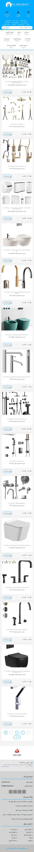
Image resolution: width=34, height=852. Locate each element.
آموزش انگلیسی (10, 33)
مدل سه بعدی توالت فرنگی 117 (17, 337)
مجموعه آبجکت (17, 39)
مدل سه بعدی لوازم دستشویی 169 (17, 85)
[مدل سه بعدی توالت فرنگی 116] (17, 529)
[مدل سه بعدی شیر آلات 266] (17, 277)
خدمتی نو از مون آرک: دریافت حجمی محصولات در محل (18, 815)
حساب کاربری (12, 841)
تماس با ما (13, 830)
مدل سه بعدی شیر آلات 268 (17, 126)
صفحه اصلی (28, 830)
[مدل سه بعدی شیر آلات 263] (17, 571)
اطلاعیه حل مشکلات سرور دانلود (24, 810)
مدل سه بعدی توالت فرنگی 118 (17, 253)
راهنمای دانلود (27, 835)
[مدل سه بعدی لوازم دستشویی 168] (17, 192)
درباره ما (14, 838)
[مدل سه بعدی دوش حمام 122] (17, 445)
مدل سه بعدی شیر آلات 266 (17, 295)
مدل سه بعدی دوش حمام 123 (17, 421)
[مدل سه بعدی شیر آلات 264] (17, 487)
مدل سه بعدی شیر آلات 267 (17, 168)
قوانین (29, 841)
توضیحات (6, 92)
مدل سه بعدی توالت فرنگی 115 (17, 674)
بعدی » (17, 737)
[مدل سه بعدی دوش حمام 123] (17, 403)
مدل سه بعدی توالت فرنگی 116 (17, 548)
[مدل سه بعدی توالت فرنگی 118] (17, 234)
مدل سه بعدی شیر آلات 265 (17, 379)
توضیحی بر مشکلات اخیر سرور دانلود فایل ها (21, 802)
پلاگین (19, 33)
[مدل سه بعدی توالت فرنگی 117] (17, 319)
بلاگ (30, 838)
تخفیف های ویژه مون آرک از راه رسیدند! (22, 819)
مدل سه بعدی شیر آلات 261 (17, 716)
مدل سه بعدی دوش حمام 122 (17, 463)
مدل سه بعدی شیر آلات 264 (17, 505)
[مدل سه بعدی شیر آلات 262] (17, 614)
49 (6, 733)
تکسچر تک (6, 39)
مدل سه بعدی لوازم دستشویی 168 (17, 211)
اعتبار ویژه (28, 832)
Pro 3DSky (6, 76)
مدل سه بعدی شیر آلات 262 (17, 632)
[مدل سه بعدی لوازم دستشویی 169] (17, 66)
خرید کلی (13, 835)
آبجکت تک (27, 39)
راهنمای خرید (12, 832)
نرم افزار (27, 33)
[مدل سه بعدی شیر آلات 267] (17, 150)
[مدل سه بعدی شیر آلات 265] (17, 361)
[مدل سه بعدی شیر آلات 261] (17, 698)
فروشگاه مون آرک (11, 46)
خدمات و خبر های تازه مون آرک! (24, 806)
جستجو (5, 28)
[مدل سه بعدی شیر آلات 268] (17, 108)
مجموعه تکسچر (23, 46)
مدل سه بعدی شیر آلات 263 (17, 590)
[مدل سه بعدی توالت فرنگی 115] (17, 656)
